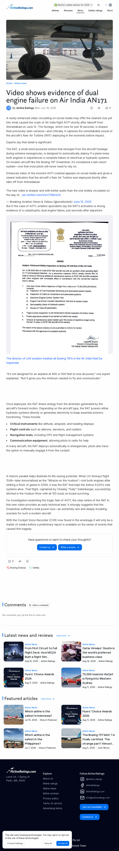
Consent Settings (15, 843)
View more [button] (61, 635)
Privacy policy (51, 798)
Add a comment (40, 605)
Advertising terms (52, 808)
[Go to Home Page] (19, 8)
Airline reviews (51, 793)
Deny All (48, 843)
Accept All (62, 843)
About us (48, 778)
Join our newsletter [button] (92, 807)
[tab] (55, 10)
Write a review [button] (68, 547)
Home (9, 83)
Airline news (20, 83)
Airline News (31, 644)
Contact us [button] (45, 547)
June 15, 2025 (82, 201)
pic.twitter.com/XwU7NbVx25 (41, 195)
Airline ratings (50, 783)
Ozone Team (79, 845)
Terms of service (52, 803)
